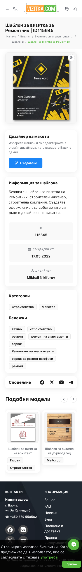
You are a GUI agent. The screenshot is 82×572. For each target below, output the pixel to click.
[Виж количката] (67, 8)
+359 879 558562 (23, 516)
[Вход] (74, 8)
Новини (51, 513)
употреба (49, 557)
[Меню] (7, 9)
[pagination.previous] (64, 399)
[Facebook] (10, 530)
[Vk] (23, 530)
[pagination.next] (73, 399)
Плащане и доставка (53, 528)
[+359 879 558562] (15, 8)
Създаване (28, 163)
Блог (48, 519)
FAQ (47, 506)
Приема (71, 564)
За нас (49, 500)
